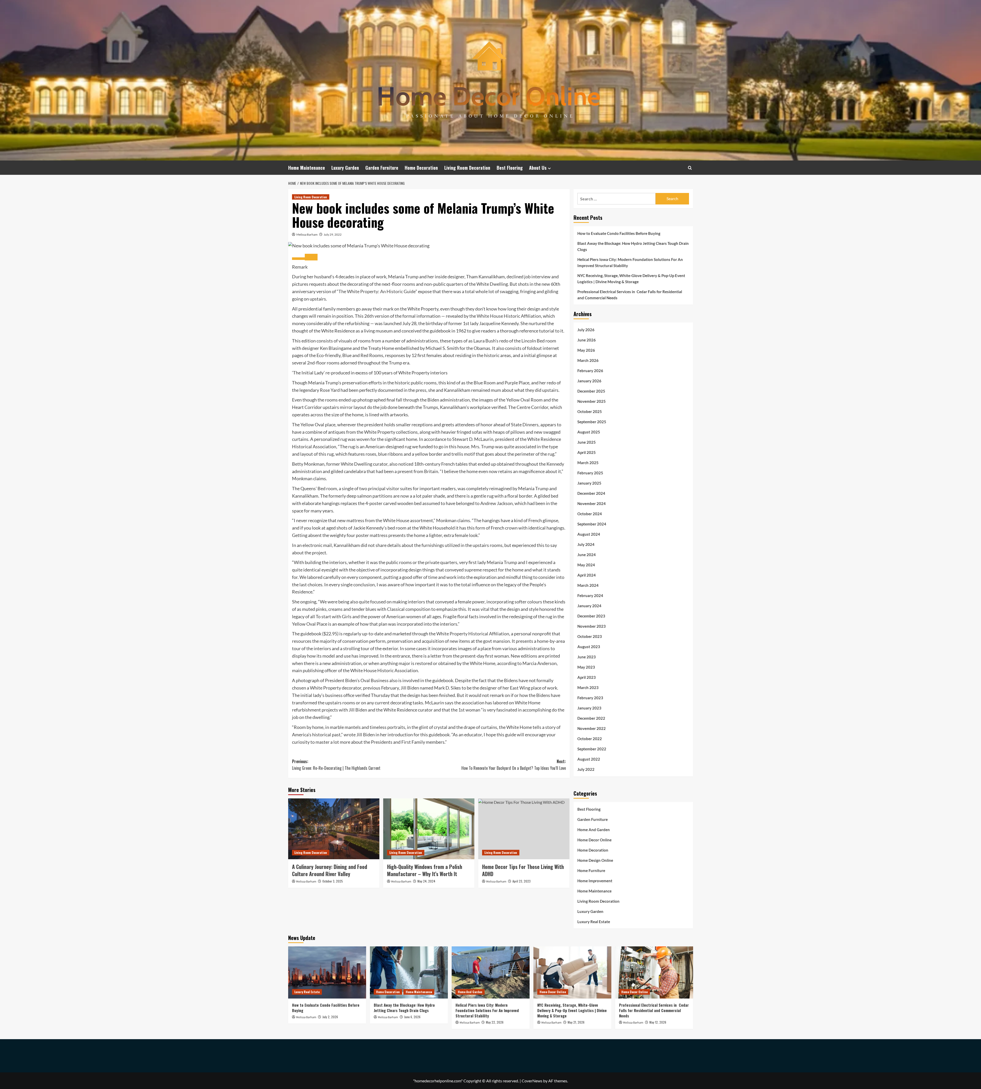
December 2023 (591, 616)
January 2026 (589, 381)
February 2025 (590, 473)
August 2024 (588, 534)
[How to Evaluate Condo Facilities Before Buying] (327, 972)
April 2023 (586, 677)
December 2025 (591, 391)
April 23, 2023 (521, 881)
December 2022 (591, 718)
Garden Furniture (381, 167)
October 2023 (589, 636)
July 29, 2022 (333, 234)
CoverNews (532, 1080)
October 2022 (589, 738)
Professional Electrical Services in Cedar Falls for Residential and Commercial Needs (629, 294)
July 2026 (585, 329)
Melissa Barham (307, 234)
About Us (537, 167)
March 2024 (588, 585)
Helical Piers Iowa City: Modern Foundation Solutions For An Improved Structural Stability (630, 262)
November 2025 (591, 401)
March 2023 (588, 687)
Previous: (336, 764)
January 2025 (589, 483)
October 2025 (589, 411)
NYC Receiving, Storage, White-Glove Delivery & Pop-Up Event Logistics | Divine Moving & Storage (631, 278)
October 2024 (589, 513)
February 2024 (590, 595)
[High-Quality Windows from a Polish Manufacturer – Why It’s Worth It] (428, 828)
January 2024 (589, 605)
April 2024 (586, 575)
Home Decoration (421, 167)
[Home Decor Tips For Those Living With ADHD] (523, 828)
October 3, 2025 (332, 881)
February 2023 (590, 697)
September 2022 (591, 749)
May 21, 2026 (576, 1022)
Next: (513, 764)
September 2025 (591, 421)
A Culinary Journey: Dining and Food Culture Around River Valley (329, 870)
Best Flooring (510, 167)
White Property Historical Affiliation (472, 633)
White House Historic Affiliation (509, 316)
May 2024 (586, 565)
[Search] (690, 167)
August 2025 (588, 432)
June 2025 (586, 442)
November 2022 (591, 728)
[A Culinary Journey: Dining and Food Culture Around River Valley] (333, 828)
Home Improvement (594, 880)
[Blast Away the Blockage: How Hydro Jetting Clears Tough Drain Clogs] (409, 972)
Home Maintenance (306, 167)
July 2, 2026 (330, 1017)
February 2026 (590, 370)
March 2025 (588, 462)
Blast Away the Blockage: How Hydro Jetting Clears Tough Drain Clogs (633, 246)
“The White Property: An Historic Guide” (377, 291)
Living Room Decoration (467, 167)
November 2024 (591, 503)
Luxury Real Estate (593, 921)
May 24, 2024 (426, 881)
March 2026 (588, 360)
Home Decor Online (594, 840)
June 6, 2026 (412, 1017)
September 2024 (591, 524)
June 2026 (586, 340)
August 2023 (588, 646)
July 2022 (585, 769)
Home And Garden (593, 829)
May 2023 (586, 667)
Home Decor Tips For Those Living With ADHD (523, 870)
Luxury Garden (345, 167)
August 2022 (588, 759)
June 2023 (586, 657)
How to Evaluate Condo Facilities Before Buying (618, 233)
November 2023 (591, 626)
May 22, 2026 (495, 1022)
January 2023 (589, 708)
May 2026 (586, 350)
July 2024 (585, 544)
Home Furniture (591, 870)
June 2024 (586, 554)
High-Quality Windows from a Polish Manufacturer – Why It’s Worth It (424, 870)
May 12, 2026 (657, 1022)
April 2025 (586, 452)
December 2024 (591, 493)
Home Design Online (595, 860)
